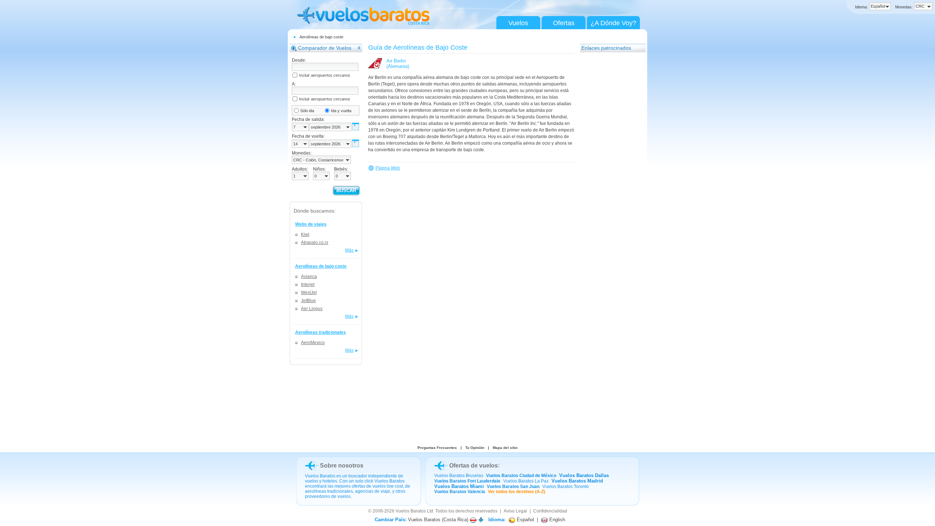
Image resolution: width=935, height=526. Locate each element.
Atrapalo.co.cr (314, 242)
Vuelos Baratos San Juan (513, 486)
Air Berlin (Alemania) (397, 63)
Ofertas (564, 23)
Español (524, 519)
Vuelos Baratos (411, 511)
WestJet (309, 292)
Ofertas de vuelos (473, 465)
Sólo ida (307, 110)
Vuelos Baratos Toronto (565, 486)
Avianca (309, 276)
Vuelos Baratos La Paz (526, 481)
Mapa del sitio (505, 448)
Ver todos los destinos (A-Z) (516, 491)
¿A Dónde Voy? (613, 23)
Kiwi (305, 234)
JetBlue (308, 300)
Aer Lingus (312, 308)
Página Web (387, 168)
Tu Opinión (474, 448)
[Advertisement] (609, 166)
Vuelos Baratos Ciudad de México (521, 475)
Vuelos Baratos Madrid (577, 481)
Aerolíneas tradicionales (320, 332)
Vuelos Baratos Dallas (584, 475)
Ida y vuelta (341, 110)
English (556, 519)
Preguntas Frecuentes (437, 448)
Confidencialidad (550, 511)
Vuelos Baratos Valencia (459, 491)
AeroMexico (313, 342)
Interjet (307, 284)
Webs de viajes (311, 224)
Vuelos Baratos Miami (459, 486)
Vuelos (518, 23)
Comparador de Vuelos (324, 48)
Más (349, 250)
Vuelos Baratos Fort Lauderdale (467, 481)
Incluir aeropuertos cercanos (324, 75)
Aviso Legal (515, 511)
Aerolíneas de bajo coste (321, 37)
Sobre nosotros (341, 465)
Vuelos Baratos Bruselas (458, 475)
